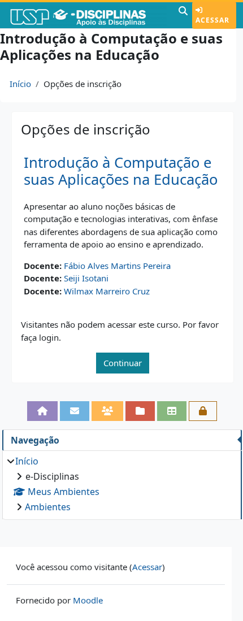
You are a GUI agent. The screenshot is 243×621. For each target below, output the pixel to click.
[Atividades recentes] (140, 411)
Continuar (122, 362)
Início (20, 83)
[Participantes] (107, 411)
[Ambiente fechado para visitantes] (203, 411)
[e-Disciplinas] (88, 15)
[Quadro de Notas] (171, 411)
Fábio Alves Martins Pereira (117, 265)
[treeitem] (122, 484)
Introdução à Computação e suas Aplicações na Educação (121, 171)
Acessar (212, 20)
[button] (183, 15)
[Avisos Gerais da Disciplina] (74, 411)
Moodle (88, 600)
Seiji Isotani (86, 278)
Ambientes (48, 507)
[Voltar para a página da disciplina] (42, 411)
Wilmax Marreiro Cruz (107, 291)
